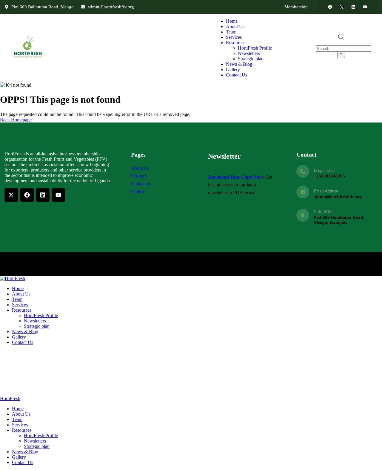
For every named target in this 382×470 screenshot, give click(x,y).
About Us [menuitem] (21, 414)
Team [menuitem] (17, 419)
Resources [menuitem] (21, 430)
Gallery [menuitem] (19, 457)
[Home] (28, 57)
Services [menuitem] (20, 424)
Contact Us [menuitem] (22, 462)
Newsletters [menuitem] (35, 440)
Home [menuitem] (18, 408)
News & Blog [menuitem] (25, 451)
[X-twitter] (342, 7)
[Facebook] (330, 7)
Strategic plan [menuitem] (37, 446)
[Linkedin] (353, 7)
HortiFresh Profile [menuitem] (41, 435)
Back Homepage (16, 119)
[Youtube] (365, 7)
